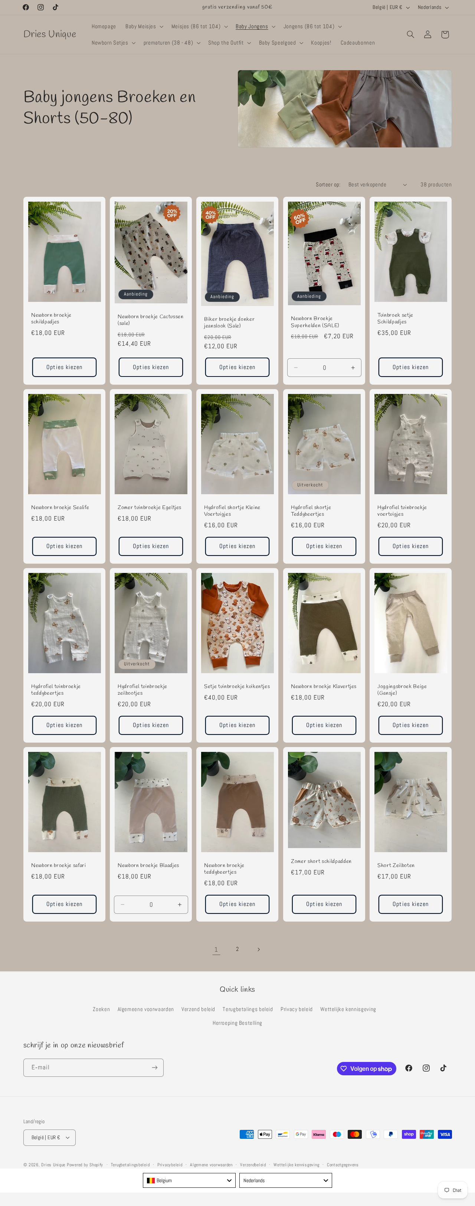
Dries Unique (53, 1164)
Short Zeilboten (396, 866)
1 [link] (216, 950)
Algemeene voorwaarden (146, 1008)
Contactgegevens (343, 1164)
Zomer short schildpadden (321, 861)
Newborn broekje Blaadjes (148, 866)
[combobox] (189, 1180)
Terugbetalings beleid (248, 1008)
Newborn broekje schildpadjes (51, 319)
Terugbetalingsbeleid (130, 1164)
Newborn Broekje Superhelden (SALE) (315, 322)
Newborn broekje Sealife (60, 508)
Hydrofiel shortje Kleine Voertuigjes (232, 511)
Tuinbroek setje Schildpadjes (395, 319)
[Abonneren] (154, 1068)
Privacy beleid (297, 1008)
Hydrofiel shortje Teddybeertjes (311, 511)
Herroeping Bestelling (237, 1022)
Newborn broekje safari (58, 866)
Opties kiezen (64, 367)
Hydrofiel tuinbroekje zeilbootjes (142, 690)
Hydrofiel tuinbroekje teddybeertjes (56, 690)
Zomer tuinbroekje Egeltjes (149, 508)
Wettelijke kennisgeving (348, 1008)
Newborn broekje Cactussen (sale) (151, 320)
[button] (144, 26)
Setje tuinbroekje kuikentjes (237, 687)
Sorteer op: (328, 184)
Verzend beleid (198, 1008)
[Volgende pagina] (258, 949)
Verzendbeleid (253, 1164)
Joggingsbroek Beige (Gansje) (402, 690)
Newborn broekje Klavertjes (324, 687)
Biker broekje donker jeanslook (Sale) (229, 323)
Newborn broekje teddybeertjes (224, 869)
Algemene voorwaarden (211, 1164)
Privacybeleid (170, 1164)
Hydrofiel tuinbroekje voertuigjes (402, 511)
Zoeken (101, 1008)
